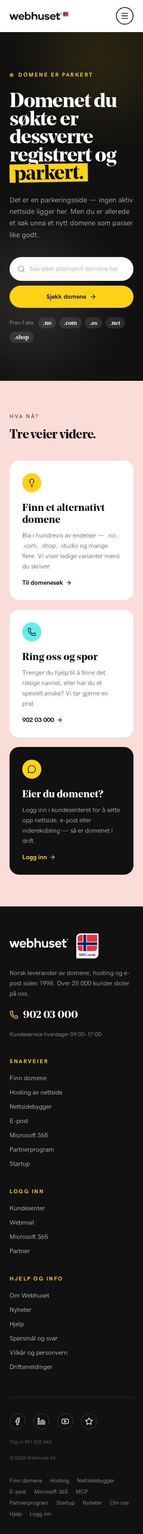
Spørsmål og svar (34, 1338)
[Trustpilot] (89, 1421)
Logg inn (34, 857)
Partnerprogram (32, 1149)
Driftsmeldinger (31, 1367)
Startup (20, 1164)
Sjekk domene (66, 297)
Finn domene (28, 1078)
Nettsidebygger (31, 1107)
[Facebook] (17, 1421)
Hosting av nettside (36, 1092)
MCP (82, 1492)
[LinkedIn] (41, 1421)
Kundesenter (27, 1208)
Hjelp (17, 1324)
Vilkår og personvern (39, 1353)
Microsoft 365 (29, 1135)
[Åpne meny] (124, 16)
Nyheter (20, 1310)
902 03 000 (38, 720)
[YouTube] (65, 1421)
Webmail (22, 1222)
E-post (19, 1121)
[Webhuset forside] (39, 16)
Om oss (119, 1503)
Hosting (59, 1481)
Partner (20, 1251)
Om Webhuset (29, 1295)
